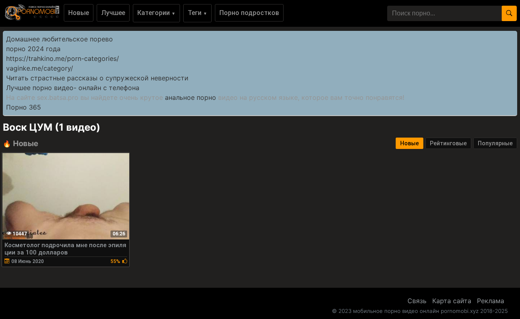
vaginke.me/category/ (39, 68)
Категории (156, 13)
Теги (197, 13)
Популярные (495, 143)
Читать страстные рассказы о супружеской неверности (97, 78)
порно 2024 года (33, 49)
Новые (78, 13)
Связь (417, 301)
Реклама (490, 301)
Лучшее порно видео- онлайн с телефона (72, 88)
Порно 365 (23, 107)
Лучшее (113, 13)
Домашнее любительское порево (59, 39)
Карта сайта (451, 301)
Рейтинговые (448, 143)
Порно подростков (249, 13)
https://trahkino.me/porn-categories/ (62, 58)
